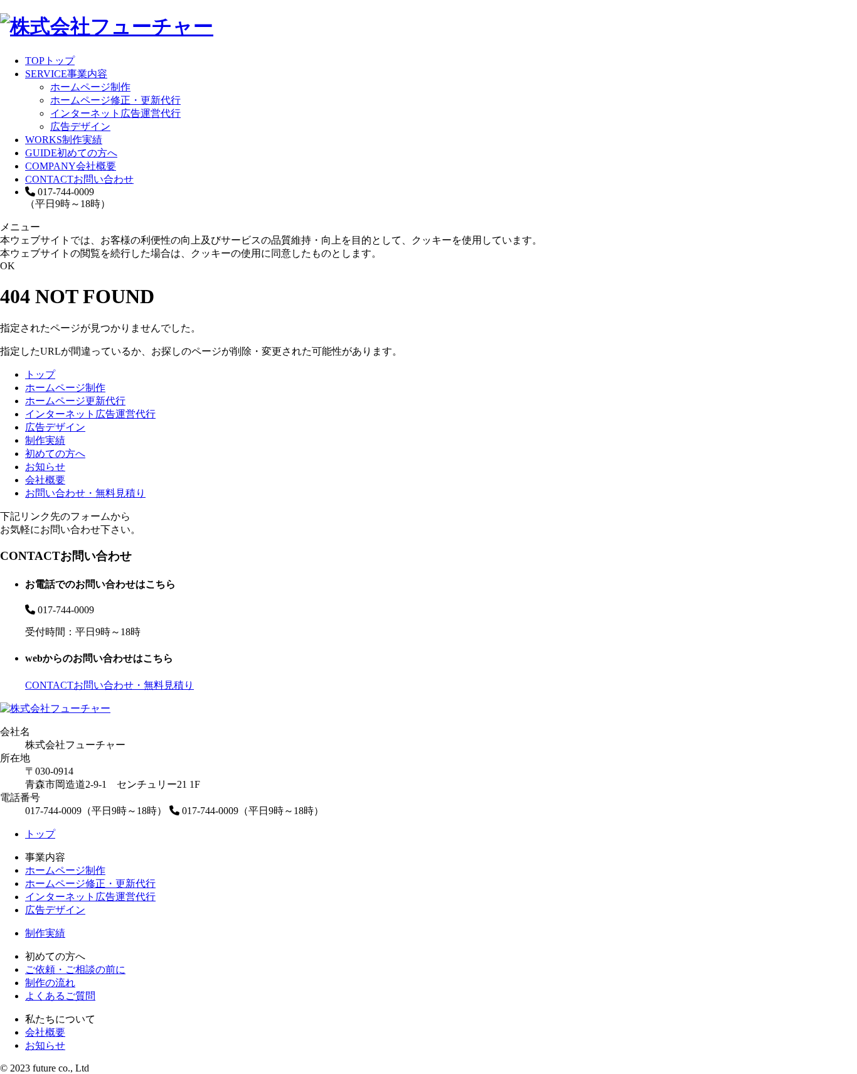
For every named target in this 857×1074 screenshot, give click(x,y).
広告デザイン (80, 126)
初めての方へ (55, 453)
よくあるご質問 (60, 996)
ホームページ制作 (90, 87)
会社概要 (45, 480)
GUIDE (71, 153)
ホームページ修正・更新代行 (115, 100)
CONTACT (79, 179)
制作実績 (45, 440)
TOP (50, 60)
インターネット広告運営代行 (115, 113)
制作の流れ (50, 982)
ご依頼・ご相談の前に (75, 969)
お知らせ (45, 466)
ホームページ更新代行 (75, 400)
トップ (40, 374)
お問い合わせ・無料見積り (85, 493)
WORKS (63, 139)
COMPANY (70, 166)
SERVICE (66, 73)
